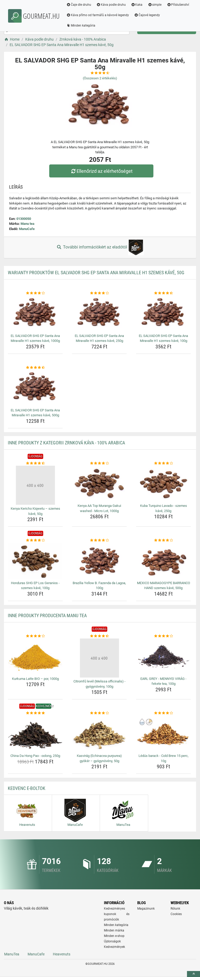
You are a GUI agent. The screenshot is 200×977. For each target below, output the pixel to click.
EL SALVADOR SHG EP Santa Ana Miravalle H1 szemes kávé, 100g (163, 338)
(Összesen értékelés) (100, 78)
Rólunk (175, 908)
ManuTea (11, 954)
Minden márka (114, 930)
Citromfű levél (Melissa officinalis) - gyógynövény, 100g (99, 683)
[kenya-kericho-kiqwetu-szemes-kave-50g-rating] (35, 463)
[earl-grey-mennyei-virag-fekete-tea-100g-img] (163, 656)
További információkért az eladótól (95, 247)
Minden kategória (83, 25)
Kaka (138, 5)
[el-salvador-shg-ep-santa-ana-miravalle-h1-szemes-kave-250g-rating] (99, 293)
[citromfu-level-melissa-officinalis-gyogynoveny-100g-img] (99, 658)
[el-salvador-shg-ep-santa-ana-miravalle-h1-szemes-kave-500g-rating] (35, 367)
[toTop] (193, 974)
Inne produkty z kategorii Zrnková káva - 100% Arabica (66, 442)
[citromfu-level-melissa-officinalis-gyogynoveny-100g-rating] (99, 636)
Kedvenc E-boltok (26, 788)
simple (156, 5)
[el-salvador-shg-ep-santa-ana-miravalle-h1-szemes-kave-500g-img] (35, 388)
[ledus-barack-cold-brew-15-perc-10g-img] (163, 734)
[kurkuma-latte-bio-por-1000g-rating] (35, 636)
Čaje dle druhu (81, 5)
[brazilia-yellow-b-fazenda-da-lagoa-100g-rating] (99, 540)
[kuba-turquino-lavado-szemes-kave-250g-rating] (163, 463)
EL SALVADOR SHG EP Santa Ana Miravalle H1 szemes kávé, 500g (35, 412)
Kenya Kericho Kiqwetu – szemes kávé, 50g (35, 511)
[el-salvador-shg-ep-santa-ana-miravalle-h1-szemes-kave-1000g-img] (35, 314)
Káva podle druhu (113, 5)
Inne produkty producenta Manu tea (47, 615)
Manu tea (27, 224)
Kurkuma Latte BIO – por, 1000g (35, 679)
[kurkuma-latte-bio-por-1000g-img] (35, 656)
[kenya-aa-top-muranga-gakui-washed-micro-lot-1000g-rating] (99, 463)
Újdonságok (112, 941)
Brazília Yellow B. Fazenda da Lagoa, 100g (99, 585)
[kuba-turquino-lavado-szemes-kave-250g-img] (163, 484)
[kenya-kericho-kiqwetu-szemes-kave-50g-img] (35, 485)
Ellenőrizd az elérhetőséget (105, 171)
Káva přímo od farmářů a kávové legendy (100, 15)
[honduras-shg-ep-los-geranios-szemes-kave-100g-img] (35, 561)
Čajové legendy (149, 15)
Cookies (176, 914)
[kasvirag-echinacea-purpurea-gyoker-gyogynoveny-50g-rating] (99, 713)
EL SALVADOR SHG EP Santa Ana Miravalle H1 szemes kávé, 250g (99, 338)
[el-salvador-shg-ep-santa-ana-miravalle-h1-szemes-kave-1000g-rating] (35, 293)
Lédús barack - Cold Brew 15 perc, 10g (164, 758)
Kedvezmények (114, 947)
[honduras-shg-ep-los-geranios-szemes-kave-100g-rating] (35, 540)
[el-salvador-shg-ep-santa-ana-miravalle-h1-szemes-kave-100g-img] (163, 314)
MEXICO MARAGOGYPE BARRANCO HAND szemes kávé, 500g (163, 585)
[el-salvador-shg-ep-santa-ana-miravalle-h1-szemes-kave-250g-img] (99, 314)
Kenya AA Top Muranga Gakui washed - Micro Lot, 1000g (99, 508)
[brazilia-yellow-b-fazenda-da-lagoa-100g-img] (99, 561)
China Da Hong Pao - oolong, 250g (35, 756)
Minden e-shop (114, 936)
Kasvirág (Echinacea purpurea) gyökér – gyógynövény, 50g (99, 758)
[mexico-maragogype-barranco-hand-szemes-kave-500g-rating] (163, 540)
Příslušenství (180, 5)
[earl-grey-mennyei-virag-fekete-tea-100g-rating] (163, 636)
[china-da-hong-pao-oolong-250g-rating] (35, 713)
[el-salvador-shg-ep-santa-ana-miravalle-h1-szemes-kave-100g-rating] (163, 293)
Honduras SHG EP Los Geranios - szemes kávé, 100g (35, 585)
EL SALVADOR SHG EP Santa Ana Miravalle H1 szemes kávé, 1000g (35, 338)
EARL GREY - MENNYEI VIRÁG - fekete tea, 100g (163, 681)
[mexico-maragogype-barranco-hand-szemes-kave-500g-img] (163, 561)
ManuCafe (27, 229)
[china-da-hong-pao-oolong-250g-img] (35, 734)
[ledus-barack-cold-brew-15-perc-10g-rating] (163, 713)
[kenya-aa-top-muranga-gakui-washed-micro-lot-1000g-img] (99, 484)
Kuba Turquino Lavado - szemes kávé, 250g (163, 508)
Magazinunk (146, 908)
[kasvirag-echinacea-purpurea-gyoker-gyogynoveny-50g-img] (99, 734)
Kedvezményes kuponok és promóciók (116, 914)
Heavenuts (61, 954)
